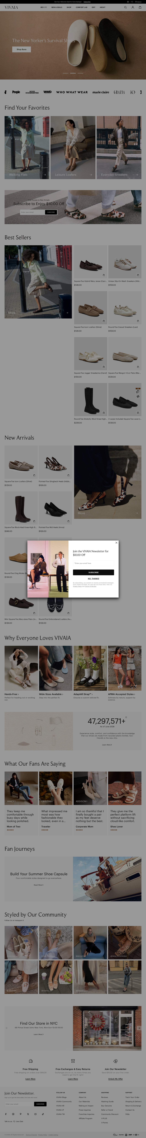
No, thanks (93, 578)
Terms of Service (90, 586)
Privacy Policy (77, 586)
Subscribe (94, 572)
